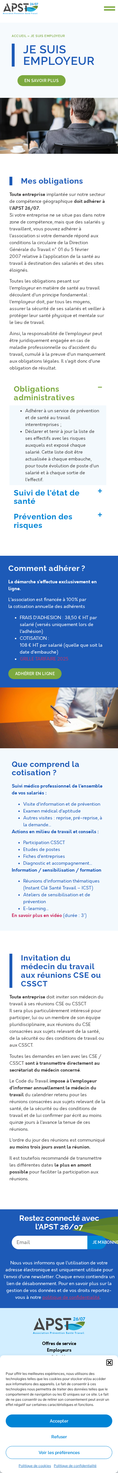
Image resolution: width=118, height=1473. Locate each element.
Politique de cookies (35, 1466)
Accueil (19, 36)
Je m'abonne (99, 1242)
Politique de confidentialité (75, 1466)
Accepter (59, 1421)
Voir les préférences (59, 1452)
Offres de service (59, 1343)
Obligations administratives (44, 393)
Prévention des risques (43, 521)
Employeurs (59, 1350)
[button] (109, 1362)
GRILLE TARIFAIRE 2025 (44, 659)
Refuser (59, 1436)
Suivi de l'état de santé (47, 497)
